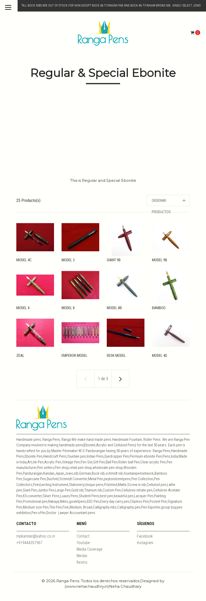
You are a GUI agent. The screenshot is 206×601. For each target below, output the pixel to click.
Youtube (83, 542)
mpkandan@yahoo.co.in (35, 536)
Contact (83, 536)
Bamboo (159, 308)
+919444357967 (29, 542)
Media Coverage (89, 549)
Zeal (20, 355)
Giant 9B (114, 260)
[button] (168, 200)
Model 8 (68, 308)
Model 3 (68, 260)
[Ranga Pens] (103, 32)
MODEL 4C (24, 260)
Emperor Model (74, 355)
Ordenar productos (161, 206)
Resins (82, 562)
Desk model (116, 355)
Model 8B (114, 308)
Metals (82, 555)
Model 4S (159, 355)
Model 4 (22, 308)
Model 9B (159, 260)
